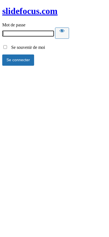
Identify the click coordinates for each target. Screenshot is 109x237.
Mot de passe (13, 24)
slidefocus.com (30, 11)
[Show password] (62, 33)
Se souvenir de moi (26, 47)
